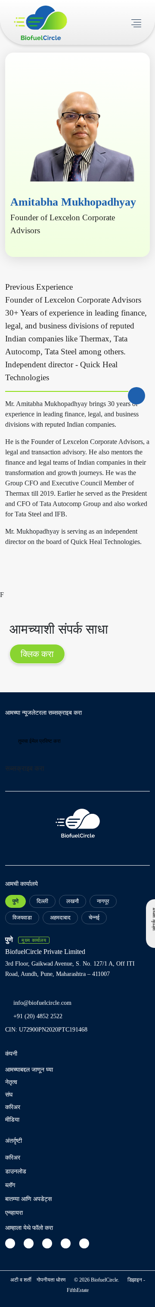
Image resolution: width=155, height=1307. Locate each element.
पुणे (15, 901)
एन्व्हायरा (14, 1213)
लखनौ (72, 901)
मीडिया (12, 1119)
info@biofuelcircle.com (42, 1003)
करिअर (12, 1107)
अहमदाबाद (60, 917)
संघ (8, 1094)
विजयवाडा (22, 917)
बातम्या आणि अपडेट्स (28, 1199)
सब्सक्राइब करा (24, 768)
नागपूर (103, 901)
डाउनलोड (15, 1171)
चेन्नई (94, 917)
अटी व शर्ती (20, 1280)
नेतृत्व (11, 1082)
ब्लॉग (10, 1185)
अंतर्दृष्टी (13, 1141)
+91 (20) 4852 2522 (37, 1016)
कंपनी (11, 1054)
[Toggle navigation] (136, 22)
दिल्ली (42, 901)
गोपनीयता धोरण (51, 1280)
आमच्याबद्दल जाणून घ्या (29, 1069)
